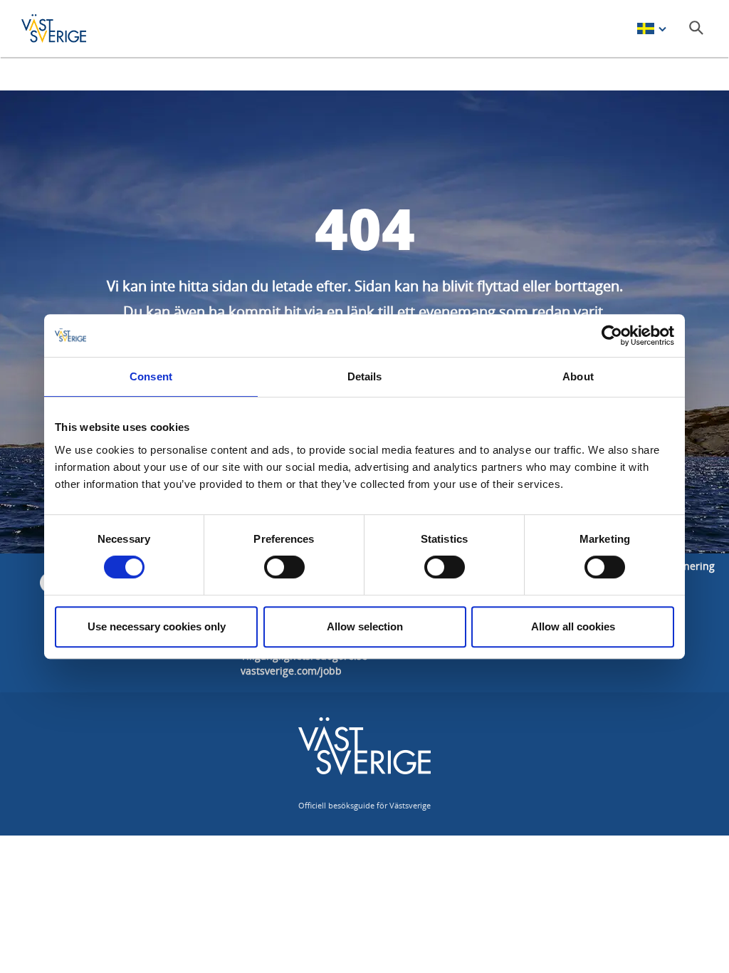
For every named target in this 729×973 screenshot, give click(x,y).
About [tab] (578, 376)
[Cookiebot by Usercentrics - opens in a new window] (612, 335)
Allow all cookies (573, 626)
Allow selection (365, 626)
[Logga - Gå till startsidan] (71, 28)
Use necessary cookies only (157, 626)
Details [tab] (364, 376)
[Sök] (696, 28)
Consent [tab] (151, 376)
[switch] (284, 567)
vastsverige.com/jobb (291, 670)
